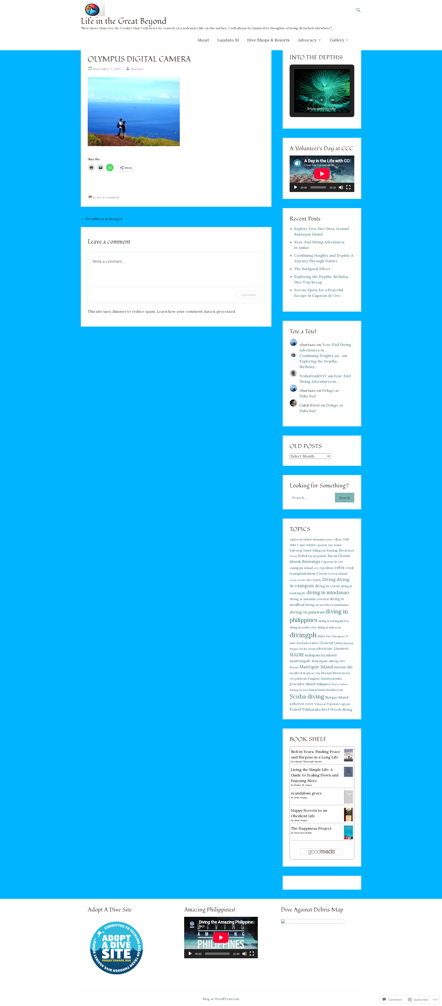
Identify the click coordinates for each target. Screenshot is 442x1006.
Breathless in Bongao (102, 218)
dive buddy (313, 580)
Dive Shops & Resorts (268, 40)
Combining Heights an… (320, 355)
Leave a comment (106, 197)
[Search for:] (312, 497)
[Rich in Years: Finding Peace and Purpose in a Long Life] (348, 760)
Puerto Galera (339, 684)
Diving (329, 579)
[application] (322, 174)
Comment (248, 295)
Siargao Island (336, 697)
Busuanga (311, 561)
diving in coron (327, 586)
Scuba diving (307, 696)
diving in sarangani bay (333, 621)
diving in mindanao (327, 592)
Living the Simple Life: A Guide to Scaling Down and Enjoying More (314, 775)
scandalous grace (306, 793)
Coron (321, 573)
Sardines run (334, 690)
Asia (330, 545)
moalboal (296, 673)
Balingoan (319, 550)
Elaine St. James (303, 785)
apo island (307, 545)
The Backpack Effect (312, 268)
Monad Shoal (331, 673)
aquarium (321, 545)
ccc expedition (324, 568)
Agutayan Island (300, 539)
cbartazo (137, 69)
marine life (343, 667)
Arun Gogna (300, 797)
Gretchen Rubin (303, 832)
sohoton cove (302, 703)
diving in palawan (307, 612)
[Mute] (341, 187)
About (203, 40)
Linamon (341, 648)
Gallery (337, 40)
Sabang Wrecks (299, 690)
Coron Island (337, 574)
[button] (311, 100)
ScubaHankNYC (313, 376)
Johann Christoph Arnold (308, 761)
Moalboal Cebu (311, 673)
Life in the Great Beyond (124, 21)
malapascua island (321, 655)
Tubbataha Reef (315, 709)
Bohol (302, 556)
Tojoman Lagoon (338, 704)
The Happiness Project (311, 828)
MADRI (297, 655)
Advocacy (307, 40)
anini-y (294, 545)
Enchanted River (308, 643)
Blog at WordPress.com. (221, 999)
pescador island (302, 684)
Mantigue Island (316, 667)
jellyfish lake (325, 648)
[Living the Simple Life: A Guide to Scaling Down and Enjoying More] (348, 775)
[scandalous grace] (348, 802)
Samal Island (317, 690)
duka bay (324, 636)
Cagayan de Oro (332, 561)
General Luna (331, 643)
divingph (303, 634)
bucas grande (317, 556)
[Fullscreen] (348, 187)
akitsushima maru (322, 539)
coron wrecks (297, 580)
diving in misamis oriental (309, 599)
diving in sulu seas (329, 627)
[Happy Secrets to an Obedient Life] (348, 820)
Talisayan (320, 704)
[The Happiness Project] (348, 838)
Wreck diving (341, 709)
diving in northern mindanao (327, 605)
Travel (295, 709)
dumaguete (338, 636)
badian (338, 545)
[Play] (295, 187)
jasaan (312, 648)
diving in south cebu (303, 627)
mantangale (300, 660)
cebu (339, 567)
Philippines (323, 684)
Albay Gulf (341, 539)
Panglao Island (319, 678)
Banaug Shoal (337, 550)
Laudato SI (228, 40)
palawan (300, 678)
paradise (336, 678)
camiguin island (301, 568)
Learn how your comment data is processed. (196, 311)
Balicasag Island (300, 550)
